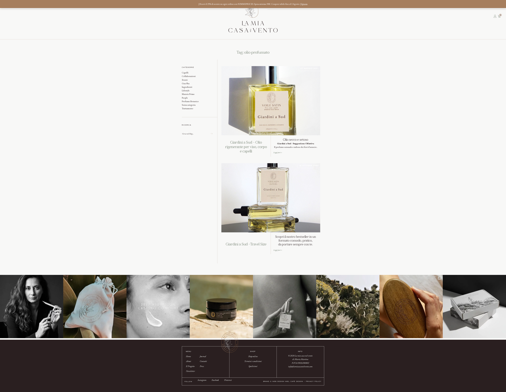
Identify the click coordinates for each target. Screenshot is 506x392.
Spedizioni (253, 366)
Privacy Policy (313, 381)
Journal (11, 16)
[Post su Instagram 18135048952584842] (94, 306)
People (185, 97)
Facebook (215, 380)
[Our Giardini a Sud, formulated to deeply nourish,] (284, 306)
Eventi (185, 79)
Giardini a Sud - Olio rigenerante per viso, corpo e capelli (246, 147)
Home (6, 16)
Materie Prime (188, 94)
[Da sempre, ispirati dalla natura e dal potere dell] (474, 306)
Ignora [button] (304, 4)
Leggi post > (277, 152)
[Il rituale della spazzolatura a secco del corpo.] (411, 306)
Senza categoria (189, 104)
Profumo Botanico (190, 101)
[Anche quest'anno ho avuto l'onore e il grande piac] (31, 306)
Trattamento (187, 108)
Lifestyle (185, 90)
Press (13, 16)
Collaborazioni (189, 76)
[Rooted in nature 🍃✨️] (348, 306)
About (7, 16)
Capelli (185, 72)
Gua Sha (185, 83)
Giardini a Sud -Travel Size (246, 244)
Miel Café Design (294, 381)
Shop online (253, 356)
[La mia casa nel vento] (253, 18)
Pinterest (228, 380)
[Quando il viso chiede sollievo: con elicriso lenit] (221, 306)
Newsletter (10, 16)
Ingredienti (187, 86)
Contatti (12, 16)
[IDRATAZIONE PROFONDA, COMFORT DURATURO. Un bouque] (158, 306)
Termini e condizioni (253, 361)
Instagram (202, 380)
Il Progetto (8, 16)
